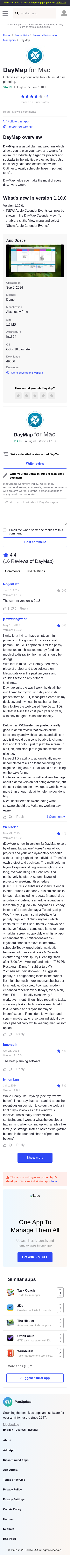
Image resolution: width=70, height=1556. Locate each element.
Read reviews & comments (19, 111)
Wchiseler (10, 827)
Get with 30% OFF (35, 1257)
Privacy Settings (14, 1499)
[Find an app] (16, 13)
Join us (61, 2)
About (7, 1440)
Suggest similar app (35, 1378)
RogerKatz (11, 584)
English (8, 1429)
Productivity (22, 35)
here (54, 1181)
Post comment (35, 542)
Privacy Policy (12, 1489)
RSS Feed (9, 1538)
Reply (24, 609)
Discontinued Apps (16, 1460)
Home (6, 35)
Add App (9, 1450)
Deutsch (21, 1429)
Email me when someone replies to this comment (36, 531)
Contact (8, 1519)
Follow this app (18, 121)
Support (8, 1529)
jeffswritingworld (15, 619)
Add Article (10, 1470)
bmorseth (10, 1045)
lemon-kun (11, 1079)
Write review (35, 463)
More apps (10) (18, 1366)
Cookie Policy (12, 1509)
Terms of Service (14, 1479)
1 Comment (54, 817)
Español (33, 1429)
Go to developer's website (27, 372)
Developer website (20, 127)
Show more (35, 1158)
